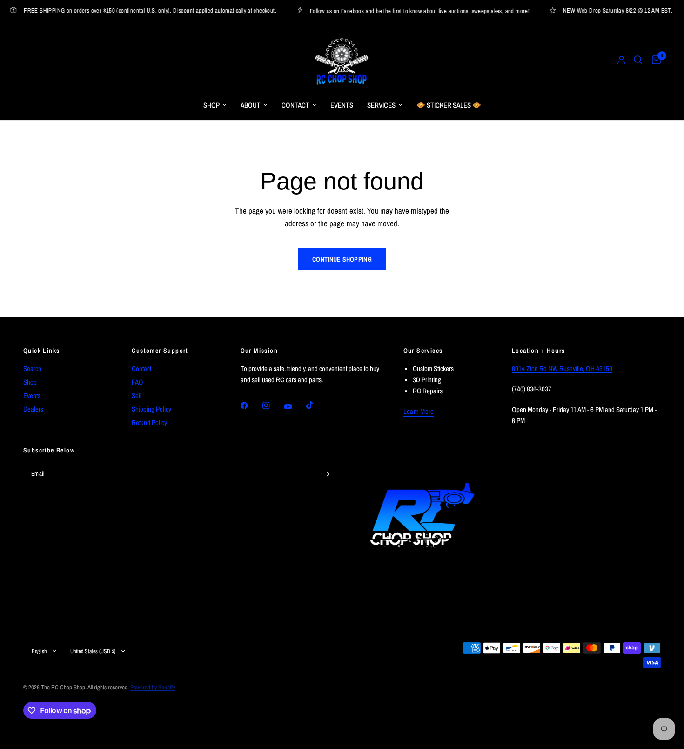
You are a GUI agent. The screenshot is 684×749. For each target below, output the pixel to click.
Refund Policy (149, 422)
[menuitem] (215, 105)
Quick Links (41, 350)
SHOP (211, 105)
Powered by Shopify (152, 687)
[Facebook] (251, 405)
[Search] (638, 60)
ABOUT (251, 105)
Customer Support (160, 350)
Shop (30, 382)
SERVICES (381, 105)
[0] (654, 60)
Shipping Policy (151, 409)
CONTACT (295, 105)
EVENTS (341, 105)
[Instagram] (272, 405)
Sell (136, 395)
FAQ (137, 382)
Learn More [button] (418, 411)
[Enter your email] (325, 474)
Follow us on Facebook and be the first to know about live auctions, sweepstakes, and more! (414, 10)
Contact (141, 368)
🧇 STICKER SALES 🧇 (448, 105)
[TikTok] (316, 405)
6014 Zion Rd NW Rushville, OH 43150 (562, 368)
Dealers (33, 409)
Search (32, 368)
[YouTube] (294, 407)
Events (31, 395)
